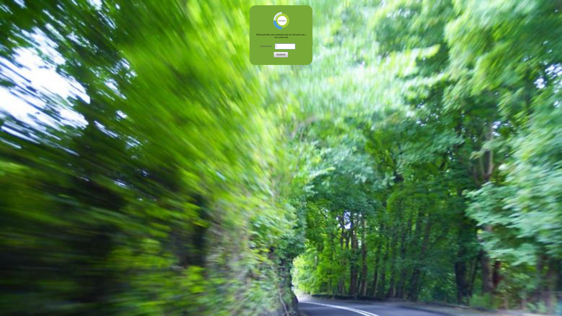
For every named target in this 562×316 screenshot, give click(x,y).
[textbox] (285, 46)
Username (266, 46)
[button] (281, 54)
